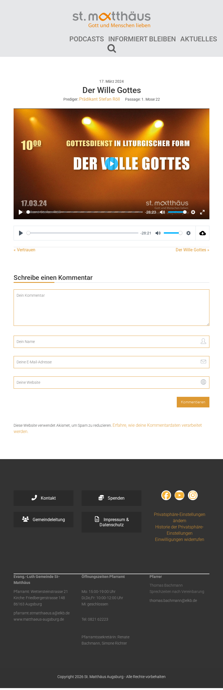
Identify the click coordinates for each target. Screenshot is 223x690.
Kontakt (48, 498)
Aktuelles (198, 39)
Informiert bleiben (142, 39)
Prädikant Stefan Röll (99, 99)
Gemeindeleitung (48, 519)
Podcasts (86, 39)
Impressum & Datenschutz (114, 522)
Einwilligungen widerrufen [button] (179, 539)
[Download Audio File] (202, 233)
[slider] (84, 212)
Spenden (116, 498)
